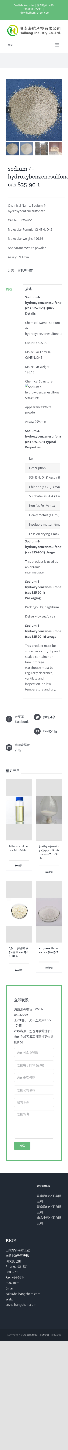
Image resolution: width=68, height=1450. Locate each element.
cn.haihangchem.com (21, 1305)
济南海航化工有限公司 (36, 1335)
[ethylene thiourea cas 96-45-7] (49, 911)
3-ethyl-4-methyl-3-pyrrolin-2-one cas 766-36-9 (49, 852)
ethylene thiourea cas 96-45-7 (49, 950)
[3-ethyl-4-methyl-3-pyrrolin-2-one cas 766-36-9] (49, 810)
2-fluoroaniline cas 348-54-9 (18, 848)
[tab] (13, 289)
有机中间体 (25, 270)
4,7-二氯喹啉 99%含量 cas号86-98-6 (18, 952)
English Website (24, 5)
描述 (9, 289)
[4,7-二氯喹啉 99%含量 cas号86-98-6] (19, 911)
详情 (20, 865)
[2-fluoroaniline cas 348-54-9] (19, 809)
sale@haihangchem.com (23, 1294)
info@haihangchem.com (34, 12)
